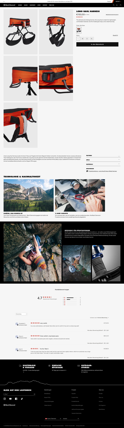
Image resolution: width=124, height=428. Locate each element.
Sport (39, 5)
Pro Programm (102, 405)
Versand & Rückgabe (49, 401)
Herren (20, 5)
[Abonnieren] (34, 394)
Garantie (73, 393)
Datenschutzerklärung (34, 425)
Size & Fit (115, 35)
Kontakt (100, 393)
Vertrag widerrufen (80, 425)
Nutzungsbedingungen (46, 425)
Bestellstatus (47, 393)
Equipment (32, 5)
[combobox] (21, 314)
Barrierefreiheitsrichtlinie (58, 425)
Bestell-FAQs (47, 397)
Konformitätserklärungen (77, 405)
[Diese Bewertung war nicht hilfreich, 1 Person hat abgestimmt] (107, 357)
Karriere (101, 401)
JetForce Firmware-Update (78, 409)
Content (45, 5)
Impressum (25, 425)
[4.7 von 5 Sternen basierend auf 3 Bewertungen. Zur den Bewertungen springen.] (79, 17)
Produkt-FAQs (75, 397)
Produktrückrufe (75, 401)
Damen (26, 5)
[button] (20, 5)
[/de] (9, 5)
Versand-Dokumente (76, 413)
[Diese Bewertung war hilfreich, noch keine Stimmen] (104, 330)
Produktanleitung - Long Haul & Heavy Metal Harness (102, 171)
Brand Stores (102, 409)
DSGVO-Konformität (70, 425)
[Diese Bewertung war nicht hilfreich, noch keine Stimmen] (107, 330)
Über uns (51, 5)
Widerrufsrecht (47, 405)
